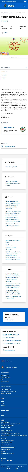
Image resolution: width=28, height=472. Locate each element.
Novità (6, 12)
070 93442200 (8, 430)
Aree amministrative (5, 377)
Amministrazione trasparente (7, 447)
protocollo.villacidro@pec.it (20, 435)
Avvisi (2, 403)
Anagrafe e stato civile (6, 389)
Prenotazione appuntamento (7, 440)
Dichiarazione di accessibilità (7, 453)
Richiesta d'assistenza (6, 445)
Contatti (8, 468)
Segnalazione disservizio (6, 442)
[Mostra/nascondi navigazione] (3, 6)
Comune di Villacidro (8, 127)
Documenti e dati (5, 381)
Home (2, 12)
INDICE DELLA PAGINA (5, 67)
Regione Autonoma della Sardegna (9, 1)
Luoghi (2, 413)
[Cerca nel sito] (24, 5)
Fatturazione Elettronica (6, 467)
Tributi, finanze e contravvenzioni (8, 391)
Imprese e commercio (6, 393)
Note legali (3, 451)
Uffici (2, 379)
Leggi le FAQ (4, 438)
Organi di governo (5, 375)
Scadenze (3, 405)
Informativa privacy (5, 449)
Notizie (11, 12)
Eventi (2, 415)
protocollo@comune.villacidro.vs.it (12, 433)
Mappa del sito (21, 467)
